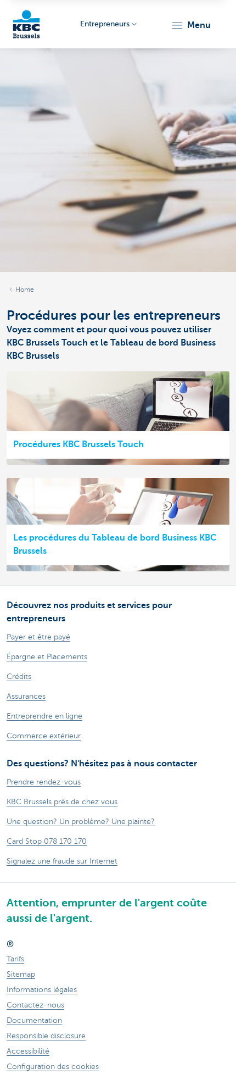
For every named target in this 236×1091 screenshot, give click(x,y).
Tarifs (15, 959)
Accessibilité (28, 1051)
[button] (190, 25)
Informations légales (42, 990)
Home (24, 289)
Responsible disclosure (46, 1036)
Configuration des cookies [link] (53, 1066)
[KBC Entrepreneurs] (26, 24)
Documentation (34, 1020)
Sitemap (21, 974)
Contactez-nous (35, 1005)
